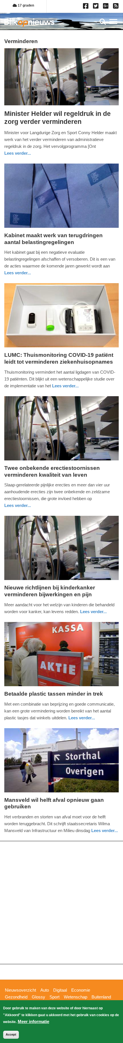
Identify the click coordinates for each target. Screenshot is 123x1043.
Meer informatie (33, 1021)
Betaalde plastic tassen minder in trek (53, 694)
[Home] (29, 22)
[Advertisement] (61, 902)
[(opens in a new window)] (86, 7)
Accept (11, 1034)
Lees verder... (17, 153)
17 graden (25, 5)
